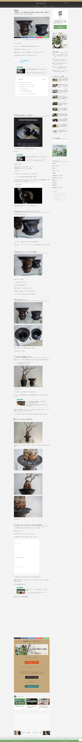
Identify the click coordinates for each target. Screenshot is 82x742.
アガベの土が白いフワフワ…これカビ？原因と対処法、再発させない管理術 (60, 71)
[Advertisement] (32, 105)
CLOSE (44, 79)
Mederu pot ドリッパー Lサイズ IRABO (27, 86)
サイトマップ (52, 6)
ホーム (29, 6)
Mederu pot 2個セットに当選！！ (26, 82)
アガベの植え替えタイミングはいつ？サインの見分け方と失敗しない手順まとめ (60, 60)
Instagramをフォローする (32, 686)
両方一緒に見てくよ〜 (24, 88)
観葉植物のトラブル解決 (58, 187)
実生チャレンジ (56, 180)
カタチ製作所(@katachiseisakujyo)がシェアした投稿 (26, 573)
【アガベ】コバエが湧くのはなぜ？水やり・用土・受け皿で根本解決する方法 (60, 67)
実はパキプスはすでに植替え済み (26, 91)
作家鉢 (23, 596)
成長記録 (55, 182)
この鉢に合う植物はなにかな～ (25, 90)
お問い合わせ (45, 6)
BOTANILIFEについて (36, 6)
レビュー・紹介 (16, 10)
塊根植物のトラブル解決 (58, 175)
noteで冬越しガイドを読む (32, 662)
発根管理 (55, 185)
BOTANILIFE (41, 3)
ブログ (55, 168)
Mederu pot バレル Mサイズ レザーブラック (28, 84)
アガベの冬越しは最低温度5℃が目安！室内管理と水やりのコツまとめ (61, 64)
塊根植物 (27, 596)
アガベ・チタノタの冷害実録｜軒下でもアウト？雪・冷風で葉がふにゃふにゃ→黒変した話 (60, 55)
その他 (55, 163)
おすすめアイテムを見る (32, 677)
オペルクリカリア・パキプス (18, 596)
